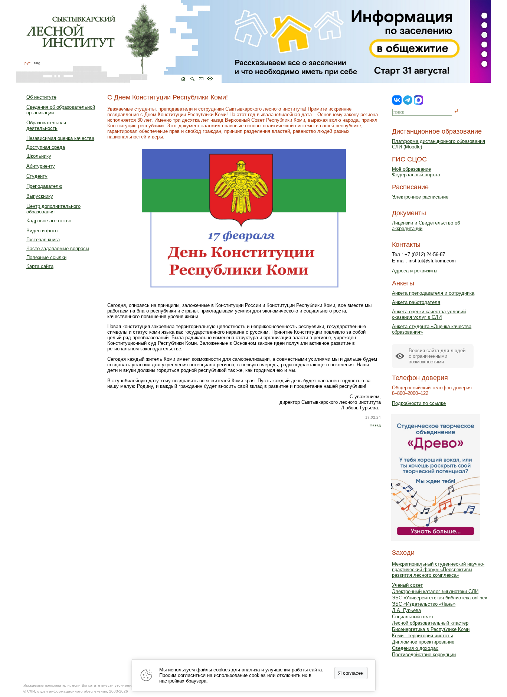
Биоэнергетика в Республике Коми (431, 629)
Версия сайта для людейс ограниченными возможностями (437, 356)
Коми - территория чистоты (422, 635)
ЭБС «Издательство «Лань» (423, 604)
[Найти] (456, 111)
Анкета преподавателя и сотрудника (433, 293)
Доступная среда (45, 147)
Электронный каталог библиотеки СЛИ (435, 591)
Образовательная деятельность (46, 125)
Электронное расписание (420, 197)
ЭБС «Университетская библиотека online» (439, 598)
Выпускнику (39, 196)
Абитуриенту (40, 166)
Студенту (37, 176)
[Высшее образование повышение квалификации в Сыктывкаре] (119, 41)
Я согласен (350, 673)
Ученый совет (407, 585)
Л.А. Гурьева (406, 610)
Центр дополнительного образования (53, 209)
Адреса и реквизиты (414, 271)
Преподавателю (44, 186)
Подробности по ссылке (419, 403)
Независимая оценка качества (60, 138)
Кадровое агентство (48, 220)
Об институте (41, 97)
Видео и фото (42, 230)
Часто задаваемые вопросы (57, 248)
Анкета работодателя (416, 302)
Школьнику (38, 156)
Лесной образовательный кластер (430, 623)
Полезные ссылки (46, 257)
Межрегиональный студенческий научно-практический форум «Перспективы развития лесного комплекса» (438, 569)
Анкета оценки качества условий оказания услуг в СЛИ (429, 314)
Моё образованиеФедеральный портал (416, 171)
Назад (375, 425)
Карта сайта (39, 266)
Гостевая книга (43, 239)
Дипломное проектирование (423, 642)
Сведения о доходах (415, 648)
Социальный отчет (413, 616)
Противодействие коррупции (424, 654)
